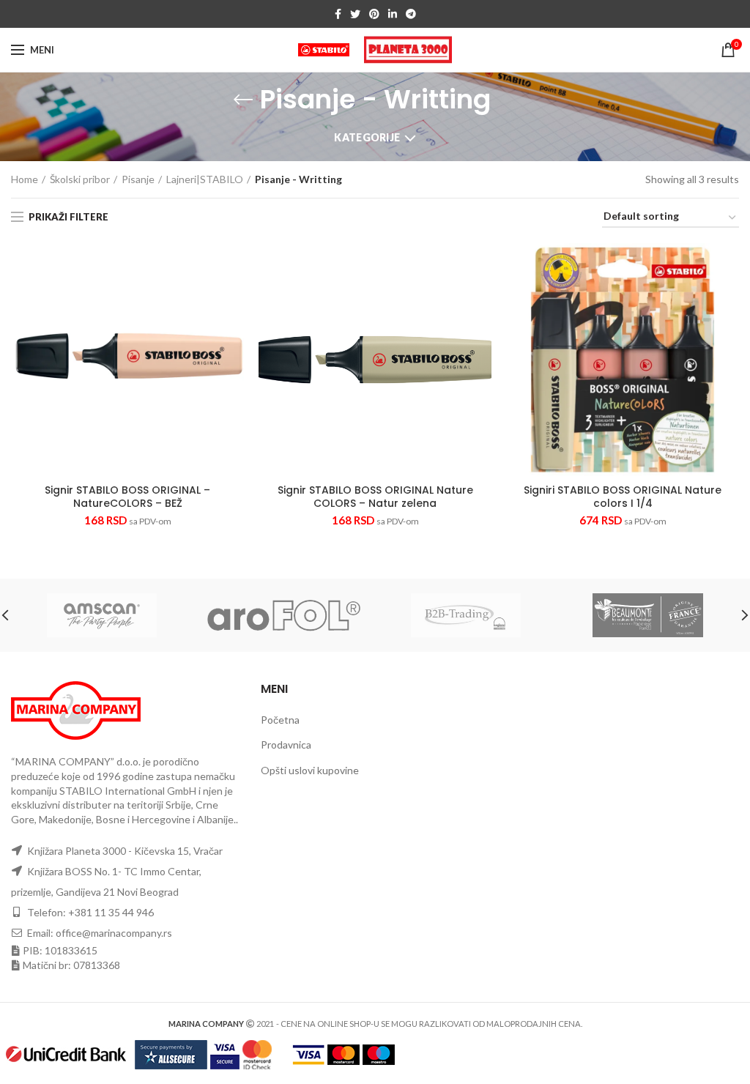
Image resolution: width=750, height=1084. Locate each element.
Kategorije (367, 137)
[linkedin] (392, 13)
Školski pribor (80, 179)
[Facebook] (338, 13)
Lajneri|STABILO (204, 179)
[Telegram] (410, 13)
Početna (280, 719)
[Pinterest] (374, 13)
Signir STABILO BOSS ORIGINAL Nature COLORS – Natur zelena (375, 496)
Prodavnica (286, 744)
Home (24, 179)
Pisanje (138, 179)
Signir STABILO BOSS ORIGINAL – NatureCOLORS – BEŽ (127, 496)
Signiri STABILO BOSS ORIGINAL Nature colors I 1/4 (622, 496)
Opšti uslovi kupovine (310, 770)
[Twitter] (355, 13)
